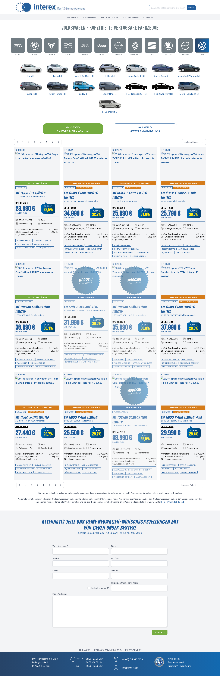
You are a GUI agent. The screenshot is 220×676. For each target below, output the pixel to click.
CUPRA (51, 54)
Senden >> (160, 632)
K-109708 (165, 149)
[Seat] (152, 45)
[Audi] (18, 45)
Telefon (114, 570)
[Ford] (85, 45)
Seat (152, 54)
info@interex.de (130, 667)
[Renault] (135, 45)
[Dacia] (68, 45)
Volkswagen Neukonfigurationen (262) (145, 129)
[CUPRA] (51, 45)
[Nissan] (118, 45)
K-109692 (165, 374)
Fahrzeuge (73, 17)
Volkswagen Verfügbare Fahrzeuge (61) (73, 129)
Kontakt (148, 17)
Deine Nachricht (59, 594)
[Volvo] (185, 45)
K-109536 (117, 263)
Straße (56, 558)
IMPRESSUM (85, 649)
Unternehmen (131, 17)
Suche (191, 7)
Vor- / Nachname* (60, 546)
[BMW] (34, 45)
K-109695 (20, 374)
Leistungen (89, 17)
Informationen (109, 17)
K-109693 (68, 374)
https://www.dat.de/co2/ (173, 502)
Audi (17, 54)
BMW (34, 54)
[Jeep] (101, 45)
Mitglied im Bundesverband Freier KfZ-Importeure (179, 662)
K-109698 (20, 263)
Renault (135, 54)
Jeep (101, 54)
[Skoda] (168, 45)
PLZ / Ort (115, 558)
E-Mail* (56, 570)
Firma (113, 546)
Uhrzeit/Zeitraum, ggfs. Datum (124, 582)
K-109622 (117, 149)
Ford (85, 54)
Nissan (118, 54)
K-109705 (68, 149)
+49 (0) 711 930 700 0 (132, 659)
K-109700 (165, 263)
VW (202, 54)
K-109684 (117, 374)
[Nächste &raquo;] (58, 142)
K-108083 (20, 149)
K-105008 (68, 263)
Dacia (68, 54)
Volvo (185, 54)
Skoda (168, 54)
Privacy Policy (133, 649)
